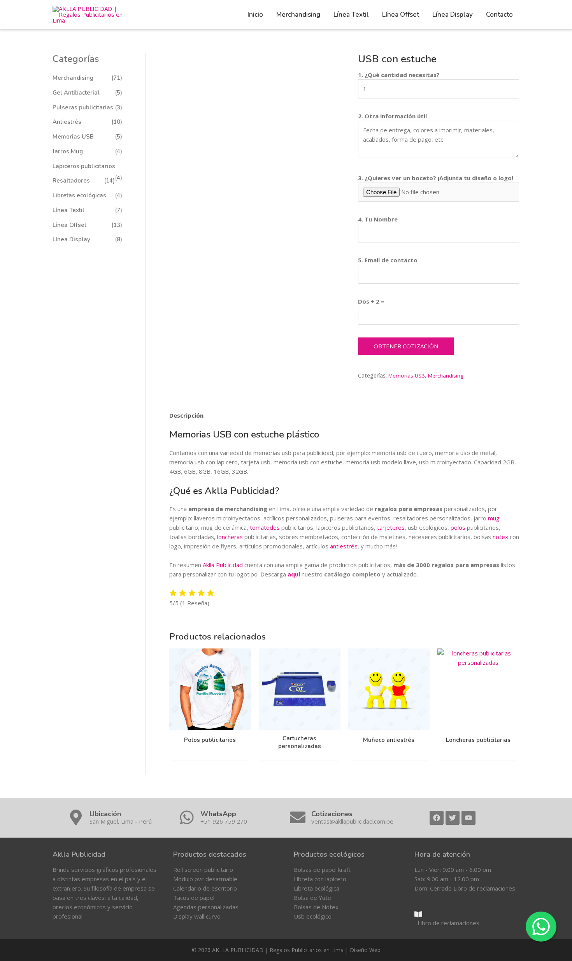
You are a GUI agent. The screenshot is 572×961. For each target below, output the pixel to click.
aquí (294, 574)
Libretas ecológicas (79, 195)
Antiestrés (67, 122)
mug (494, 518)
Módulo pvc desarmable (205, 879)
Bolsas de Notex (316, 907)
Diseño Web (365, 950)
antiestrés (344, 546)
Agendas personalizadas (206, 907)
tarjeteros (391, 527)
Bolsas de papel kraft (322, 869)
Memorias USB (73, 137)
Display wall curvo (197, 916)
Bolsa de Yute (312, 897)
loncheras (230, 537)
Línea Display (71, 239)
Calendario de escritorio (205, 888)
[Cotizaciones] (297, 817)
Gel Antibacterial (76, 93)
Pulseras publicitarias (83, 107)
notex (500, 537)
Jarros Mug (68, 151)
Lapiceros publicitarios (84, 166)
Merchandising (73, 78)
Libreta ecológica (316, 888)
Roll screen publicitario (203, 869)
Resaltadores (71, 180)
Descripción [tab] (186, 415)
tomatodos (265, 527)
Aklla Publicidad (223, 565)
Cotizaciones (332, 814)
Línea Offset (69, 225)
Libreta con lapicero (320, 879)
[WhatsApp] (187, 817)
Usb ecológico (313, 916)
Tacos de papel (193, 897)
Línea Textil (68, 210)
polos (458, 527)
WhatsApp (218, 814)
